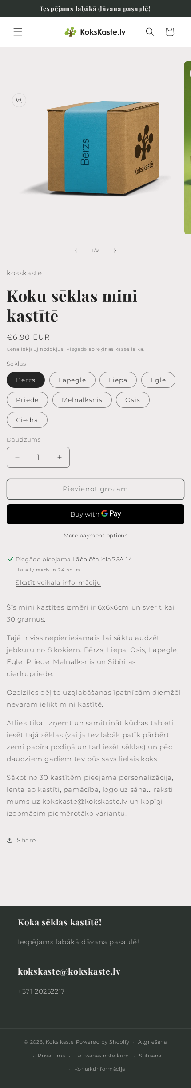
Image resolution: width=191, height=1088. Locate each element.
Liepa (118, 380)
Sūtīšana (150, 1056)
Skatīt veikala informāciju (58, 583)
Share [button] (26, 840)
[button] (18, 32)
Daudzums (23, 439)
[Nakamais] (115, 250)
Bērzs (26, 380)
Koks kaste (60, 1042)
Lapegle (72, 380)
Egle (158, 380)
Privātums (51, 1056)
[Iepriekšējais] (76, 250)
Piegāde (76, 349)
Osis (132, 400)
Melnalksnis (82, 400)
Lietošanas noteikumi (102, 1056)
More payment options (95, 535)
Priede (27, 400)
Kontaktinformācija (100, 1069)
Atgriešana (152, 1042)
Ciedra (27, 420)
